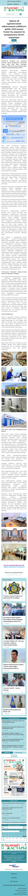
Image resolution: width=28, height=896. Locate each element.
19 (10, 836)
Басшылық (14, 873)
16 (24, 834)
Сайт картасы (14, 881)
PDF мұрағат (19, 752)
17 (3, 836)
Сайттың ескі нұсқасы (21, 890)
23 (24, 836)
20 (13, 836)
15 (21, 834)
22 (21, 836)
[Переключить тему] (20, 4)
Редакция (14, 877)
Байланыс (10, 4)
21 (17, 836)
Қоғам (14, 40)
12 (10, 834)
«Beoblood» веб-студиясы (20, 894)
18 (6, 836)
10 (3, 834)
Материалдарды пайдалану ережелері (14, 885)
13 (13, 834)
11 (6, 834)
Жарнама (16, 4)
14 (17, 834)
